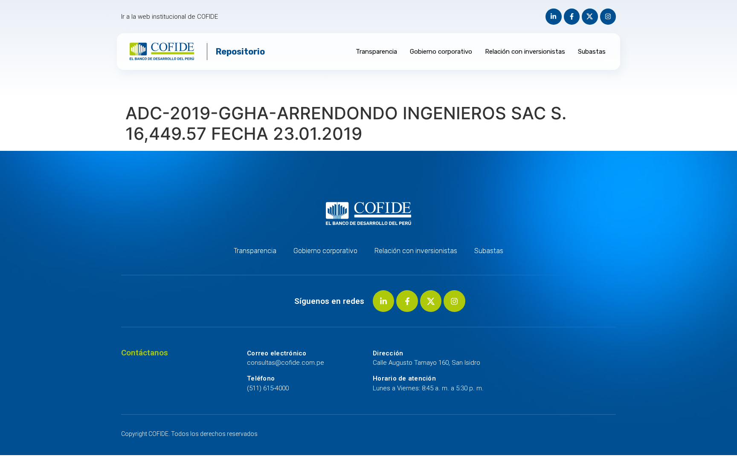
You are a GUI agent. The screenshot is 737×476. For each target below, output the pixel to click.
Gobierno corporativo (441, 51)
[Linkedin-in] (553, 17)
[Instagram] (608, 17)
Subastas (592, 51)
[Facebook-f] (572, 17)
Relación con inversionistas (525, 51)
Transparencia (376, 51)
